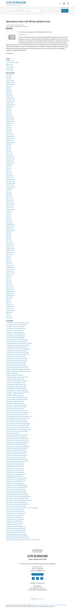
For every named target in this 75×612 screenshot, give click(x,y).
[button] (37, 574)
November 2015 (10, 249)
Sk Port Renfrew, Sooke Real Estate (15, 474)
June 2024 (8, 110)
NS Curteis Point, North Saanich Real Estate (18, 424)
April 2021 (8, 172)
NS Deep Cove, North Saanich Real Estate (17, 427)
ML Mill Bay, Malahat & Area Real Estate (19, 26)
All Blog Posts (10, 60)
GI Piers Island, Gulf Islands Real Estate (16, 366)
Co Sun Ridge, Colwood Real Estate (15, 336)
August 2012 (9, 312)
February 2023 (10, 134)
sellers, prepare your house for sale (16, 457)
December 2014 (10, 267)
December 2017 (10, 204)
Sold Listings (9, 70)
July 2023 (8, 125)
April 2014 (8, 282)
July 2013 (8, 299)
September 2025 (10, 84)
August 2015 (9, 254)
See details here (23, 34)
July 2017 (8, 213)
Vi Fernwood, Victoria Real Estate (15, 515)
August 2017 (9, 211)
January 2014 (9, 288)
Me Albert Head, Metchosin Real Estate (16, 405)
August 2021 (9, 164)
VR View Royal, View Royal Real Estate (16, 534)
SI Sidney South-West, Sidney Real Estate (17, 461)
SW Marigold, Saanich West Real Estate (16, 493)
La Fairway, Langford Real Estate (15, 379)
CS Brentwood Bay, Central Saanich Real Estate (19, 343)
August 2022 (9, 144)
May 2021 (8, 170)
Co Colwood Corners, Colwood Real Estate (17, 323)
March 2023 (9, 133)
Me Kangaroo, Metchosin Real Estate (16, 407)
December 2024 (10, 99)
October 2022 (9, 140)
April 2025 (8, 93)
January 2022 (9, 155)
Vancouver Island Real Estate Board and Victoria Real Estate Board (48, 605)
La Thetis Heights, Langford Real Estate (17, 399)
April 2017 (8, 219)
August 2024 (9, 106)
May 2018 (8, 194)
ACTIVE (62, 7)
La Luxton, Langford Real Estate (15, 394)
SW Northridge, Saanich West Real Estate (17, 495)
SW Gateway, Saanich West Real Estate (16, 485)
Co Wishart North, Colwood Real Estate (16, 339)
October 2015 (9, 250)
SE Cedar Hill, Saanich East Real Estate (16, 437)
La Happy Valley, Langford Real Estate (16, 386)
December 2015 (10, 247)
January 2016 (9, 245)
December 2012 (10, 306)
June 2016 (8, 235)
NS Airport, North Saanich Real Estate (16, 420)
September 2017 (10, 209)
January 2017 (9, 222)
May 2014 (8, 280)
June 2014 (8, 278)
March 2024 (9, 116)
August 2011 (9, 318)
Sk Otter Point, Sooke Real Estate (15, 472)
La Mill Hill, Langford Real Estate (15, 396)
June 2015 (8, 258)
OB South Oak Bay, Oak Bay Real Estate (17, 431)
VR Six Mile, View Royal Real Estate (15, 532)
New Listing (9, 64)
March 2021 (9, 174)
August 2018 (9, 189)
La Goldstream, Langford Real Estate (16, 384)
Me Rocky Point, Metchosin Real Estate (16, 410)
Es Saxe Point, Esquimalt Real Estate (16, 364)
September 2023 (10, 121)
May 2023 (8, 129)
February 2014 (10, 286)
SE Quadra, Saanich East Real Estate (16, 453)
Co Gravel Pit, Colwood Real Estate (15, 326)
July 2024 (8, 108)
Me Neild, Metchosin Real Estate (15, 409)
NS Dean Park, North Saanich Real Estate (17, 425)
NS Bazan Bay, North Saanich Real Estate (17, 422)
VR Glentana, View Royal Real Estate (16, 526)
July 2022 (8, 146)
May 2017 (8, 217)
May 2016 (8, 237)
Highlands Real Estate (12, 373)
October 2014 (9, 271)
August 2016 (9, 232)
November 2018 (10, 183)
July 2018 (8, 191)
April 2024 (8, 114)
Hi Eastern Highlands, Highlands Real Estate (18, 369)
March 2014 (9, 284)
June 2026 (8, 78)
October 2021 (9, 161)
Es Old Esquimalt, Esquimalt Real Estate (16, 360)
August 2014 (9, 275)
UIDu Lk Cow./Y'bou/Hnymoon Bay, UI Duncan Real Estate (22, 508)
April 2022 (8, 151)
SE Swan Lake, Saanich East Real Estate (16, 455)
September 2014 (10, 273)
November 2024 (10, 101)
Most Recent (9, 75)
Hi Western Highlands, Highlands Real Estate (18, 371)
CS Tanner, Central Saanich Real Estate (16, 351)
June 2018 (8, 192)
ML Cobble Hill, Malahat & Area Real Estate (17, 412)
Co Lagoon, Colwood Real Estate (15, 330)
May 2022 (8, 149)
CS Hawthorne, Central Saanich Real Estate (17, 345)
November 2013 (10, 291)
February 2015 (10, 265)
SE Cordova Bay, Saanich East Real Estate (17, 438)
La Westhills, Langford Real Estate (15, 403)
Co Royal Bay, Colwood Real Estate (15, 334)
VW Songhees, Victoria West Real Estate (17, 536)
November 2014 (10, 269)
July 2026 (8, 77)
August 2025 (9, 86)
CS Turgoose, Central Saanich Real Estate (17, 352)
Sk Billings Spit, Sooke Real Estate (15, 465)
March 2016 (9, 241)
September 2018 (10, 187)
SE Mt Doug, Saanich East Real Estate (16, 450)
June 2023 (8, 127)
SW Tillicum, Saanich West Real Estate (16, 502)
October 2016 (9, 228)
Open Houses (9, 68)
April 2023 (8, 131)
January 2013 (9, 305)
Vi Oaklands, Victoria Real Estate (15, 523)
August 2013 (9, 297)
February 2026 (10, 80)
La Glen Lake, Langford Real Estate (15, 382)
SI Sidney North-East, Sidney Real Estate (17, 459)
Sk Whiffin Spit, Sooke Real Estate (15, 483)
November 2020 (10, 179)
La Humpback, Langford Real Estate (16, 388)
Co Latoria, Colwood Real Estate (14, 332)
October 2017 (9, 207)
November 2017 (10, 206)
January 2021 (9, 177)
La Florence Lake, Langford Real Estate (16, 381)
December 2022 (10, 136)
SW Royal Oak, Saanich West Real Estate (17, 498)
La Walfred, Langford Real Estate (15, 401)
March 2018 (9, 198)
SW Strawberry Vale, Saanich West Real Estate (18, 500)
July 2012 (8, 314)
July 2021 (8, 166)
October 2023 (9, 120)
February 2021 (10, 176)
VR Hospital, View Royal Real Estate (15, 528)
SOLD (67, 7)
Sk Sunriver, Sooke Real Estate (14, 481)
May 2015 (8, 260)
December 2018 (10, 181)
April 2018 (8, 196)
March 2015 (9, 263)
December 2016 (10, 224)
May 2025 (8, 91)
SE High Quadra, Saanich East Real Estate (17, 442)
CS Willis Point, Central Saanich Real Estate (17, 354)
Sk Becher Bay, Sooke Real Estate (15, 463)
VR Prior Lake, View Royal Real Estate (16, 530)
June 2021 (8, 168)
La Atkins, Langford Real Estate (14, 375)
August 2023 (9, 123)
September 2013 (10, 295)
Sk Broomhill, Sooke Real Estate (14, 467)
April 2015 (8, 262)
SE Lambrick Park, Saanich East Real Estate (17, 446)
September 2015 (10, 252)
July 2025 (8, 88)
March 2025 (9, 95)
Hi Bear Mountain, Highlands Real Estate (17, 367)
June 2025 (8, 90)
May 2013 (8, 303)
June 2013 (8, 301)
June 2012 (8, 316)
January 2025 (9, 97)
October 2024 (9, 103)
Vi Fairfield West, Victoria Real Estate (16, 513)
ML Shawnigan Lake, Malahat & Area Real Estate (19, 416)
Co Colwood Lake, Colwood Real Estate (16, 324)
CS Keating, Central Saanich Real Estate (16, 347)
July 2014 (8, 277)
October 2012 (9, 308)
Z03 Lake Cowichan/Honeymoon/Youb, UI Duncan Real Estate (23, 539)
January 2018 (9, 202)
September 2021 (10, 162)
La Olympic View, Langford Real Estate (16, 397)
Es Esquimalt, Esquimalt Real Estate (15, 356)
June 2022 (8, 148)
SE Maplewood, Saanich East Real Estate (17, 448)
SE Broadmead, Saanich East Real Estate (17, 435)
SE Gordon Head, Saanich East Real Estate (17, 440)
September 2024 (10, 105)
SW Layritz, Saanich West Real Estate (16, 491)
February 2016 (10, 243)
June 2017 (8, 215)
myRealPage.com (40, 599)
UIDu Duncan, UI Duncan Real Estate (16, 506)
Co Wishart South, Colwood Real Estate (16, 341)
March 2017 (9, 220)
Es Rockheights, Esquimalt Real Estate (16, 362)
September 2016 (10, 230)
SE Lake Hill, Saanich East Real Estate (16, 444)
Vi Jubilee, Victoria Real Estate (14, 521)
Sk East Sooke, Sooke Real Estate (15, 468)
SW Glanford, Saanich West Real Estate (16, 487)
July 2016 (8, 234)
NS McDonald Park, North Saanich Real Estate (18, 429)
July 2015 (8, 256)
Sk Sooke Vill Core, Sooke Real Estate (16, 480)
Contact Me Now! (37, 574)
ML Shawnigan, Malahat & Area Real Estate (18, 418)
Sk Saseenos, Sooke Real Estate (14, 476)
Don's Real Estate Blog (12, 62)
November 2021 (10, 159)
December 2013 (10, 290)
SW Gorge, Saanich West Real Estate (16, 489)
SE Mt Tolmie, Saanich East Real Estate (16, 452)
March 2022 (9, 153)
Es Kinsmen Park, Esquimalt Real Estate (16, 358)
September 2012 (10, 310)
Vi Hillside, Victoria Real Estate (14, 517)
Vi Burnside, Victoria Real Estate (14, 510)
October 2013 (9, 293)
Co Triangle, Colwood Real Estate (15, 338)
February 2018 (10, 200)
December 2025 (10, 82)
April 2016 (8, 239)
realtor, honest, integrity (13, 433)
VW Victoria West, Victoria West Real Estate (18, 538)
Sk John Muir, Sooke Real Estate (15, 470)
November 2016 (10, 226)
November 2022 (10, 138)
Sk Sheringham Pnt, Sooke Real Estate (16, 478)
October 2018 (9, 185)
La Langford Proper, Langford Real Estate (17, 392)
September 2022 (10, 142)
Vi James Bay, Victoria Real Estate (15, 519)
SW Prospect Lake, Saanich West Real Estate (18, 496)
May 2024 (8, 112)
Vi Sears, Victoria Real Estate (14, 525)
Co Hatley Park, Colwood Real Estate (16, 328)
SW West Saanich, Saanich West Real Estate (18, 504)
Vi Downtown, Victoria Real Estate (15, 511)
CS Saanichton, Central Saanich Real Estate (17, 349)
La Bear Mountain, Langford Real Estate (17, 377)
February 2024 (10, 118)
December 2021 (10, 157)
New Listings (9, 66)
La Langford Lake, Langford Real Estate (17, 390)
